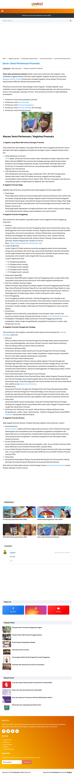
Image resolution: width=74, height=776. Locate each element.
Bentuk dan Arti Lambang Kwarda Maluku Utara (26, 705)
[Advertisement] (37, 40)
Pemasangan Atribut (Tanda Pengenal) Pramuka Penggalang (31, 657)
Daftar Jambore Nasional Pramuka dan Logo (26, 243)
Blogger (69, 772)
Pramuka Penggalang (26, 105)
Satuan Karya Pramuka (28, 384)
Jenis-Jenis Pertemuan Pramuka (48, 537)
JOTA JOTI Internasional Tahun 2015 (15, 537)
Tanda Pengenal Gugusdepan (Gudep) (23, 642)
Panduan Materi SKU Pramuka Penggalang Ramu (27, 635)
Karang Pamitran (11, 429)
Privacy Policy (7, 744)
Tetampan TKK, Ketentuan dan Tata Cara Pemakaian (28, 664)
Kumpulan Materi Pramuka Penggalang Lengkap (27, 627)
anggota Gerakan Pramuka (12, 79)
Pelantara (8, 414)
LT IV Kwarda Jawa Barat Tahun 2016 (15, 519)
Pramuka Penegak (24, 108)
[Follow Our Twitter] (8, 731)
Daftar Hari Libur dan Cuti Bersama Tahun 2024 (27, 690)
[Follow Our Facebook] (4, 731)
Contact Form (7, 740)
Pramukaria (55, 772)
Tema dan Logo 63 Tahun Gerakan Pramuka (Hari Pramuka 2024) (32, 682)
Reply (11, 561)
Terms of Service (8, 749)
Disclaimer (6, 742)
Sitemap (5, 747)
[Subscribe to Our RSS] (17, 731)
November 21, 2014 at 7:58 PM (62, 552)
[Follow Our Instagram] (12, 731)
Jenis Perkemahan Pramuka (58, 316)
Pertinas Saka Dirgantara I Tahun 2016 (49, 519)
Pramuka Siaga (23, 102)
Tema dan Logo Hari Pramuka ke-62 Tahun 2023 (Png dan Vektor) (36, 15)
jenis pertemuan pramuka (56, 465)
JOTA (7, 158)
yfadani (12, 553)
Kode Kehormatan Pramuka (20, 650)
